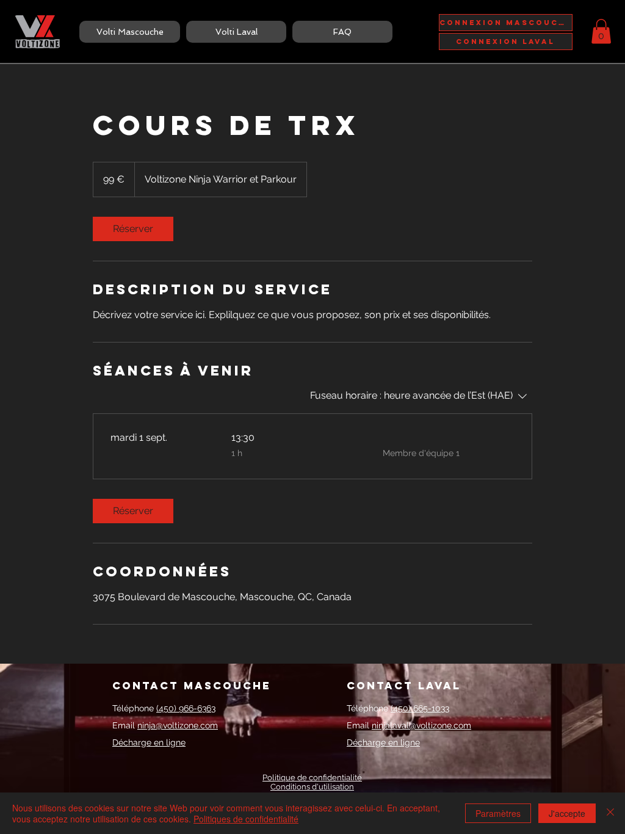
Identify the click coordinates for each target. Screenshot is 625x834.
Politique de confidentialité (312, 777)
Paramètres (498, 813)
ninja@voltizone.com (177, 725)
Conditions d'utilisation (312, 786)
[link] (133, 229)
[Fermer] (610, 813)
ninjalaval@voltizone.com (421, 725)
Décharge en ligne (149, 742)
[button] (601, 31)
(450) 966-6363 (185, 708)
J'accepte (567, 813)
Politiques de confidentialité (245, 819)
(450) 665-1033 (420, 708)
